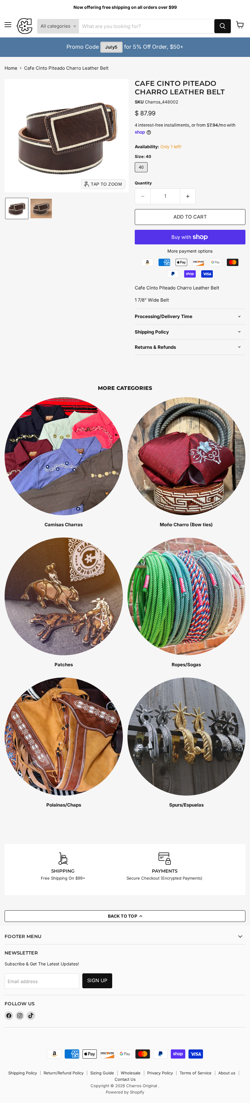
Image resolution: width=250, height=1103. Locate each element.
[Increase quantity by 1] (188, 196)
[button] (16, 208)
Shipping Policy (22, 1072)
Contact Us (125, 1079)
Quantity (143, 183)
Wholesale (131, 1072)
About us (226, 1072)
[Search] (222, 26)
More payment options (189, 251)
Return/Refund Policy (64, 1072)
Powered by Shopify (125, 1092)
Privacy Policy (160, 1072)
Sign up (97, 980)
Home (11, 68)
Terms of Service (196, 1072)
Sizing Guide (102, 1072)
